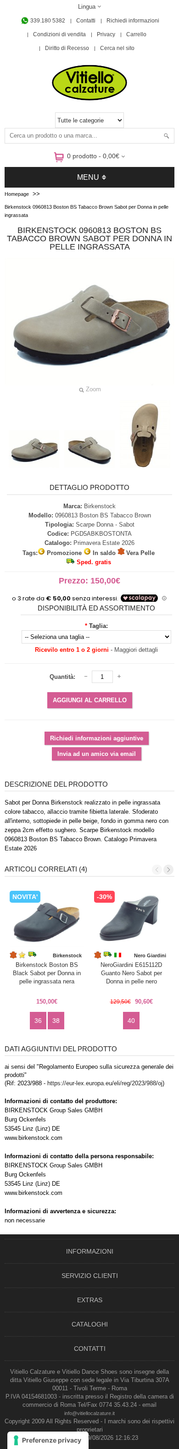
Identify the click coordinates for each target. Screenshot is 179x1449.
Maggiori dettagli (136, 649)
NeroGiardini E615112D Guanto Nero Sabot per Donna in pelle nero (131, 973)
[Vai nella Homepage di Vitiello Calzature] (89, 98)
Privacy (106, 34)
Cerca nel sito (117, 48)
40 (131, 1020)
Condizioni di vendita (59, 34)
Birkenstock (100, 506)
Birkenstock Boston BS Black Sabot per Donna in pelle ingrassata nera (47, 973)
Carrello (136, 34)
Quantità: (62, 676)
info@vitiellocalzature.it (89, 1413)
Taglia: (98, 625)
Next (168, 870)
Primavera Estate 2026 (103, 542)
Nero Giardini (150, 955)
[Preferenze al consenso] (48, 1440)
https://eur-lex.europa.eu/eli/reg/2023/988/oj (104, 1083)
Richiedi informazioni (132, 20)
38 (56, 1020)
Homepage (17, 194)
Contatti (85, 20)
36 (38, 1020)
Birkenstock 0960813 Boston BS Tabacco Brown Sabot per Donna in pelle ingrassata (86, 211)
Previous (157, 870)
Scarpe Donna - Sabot (105, 524)
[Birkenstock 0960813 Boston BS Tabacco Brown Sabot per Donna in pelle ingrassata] (34, 449)
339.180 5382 (47, 20)
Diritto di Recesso (67, 48)
